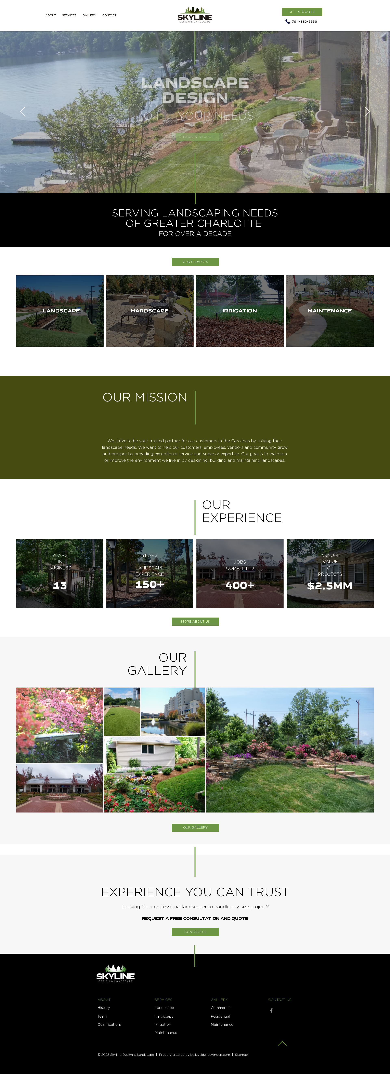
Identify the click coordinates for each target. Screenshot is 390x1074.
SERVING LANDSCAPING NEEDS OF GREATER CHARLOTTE (195, 217)
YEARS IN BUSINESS (60, 561)
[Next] (367, 112)
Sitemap (241, 1054)
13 (60, 586)
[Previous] (22, 112)
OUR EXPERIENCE (242, 511)
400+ (240, 586)
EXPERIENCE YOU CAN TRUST (195, 891)
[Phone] (287, 21)
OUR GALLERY (157, 664)
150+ (149, 585)
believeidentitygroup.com (210, 1054)
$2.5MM (330, 587)
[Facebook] (271, 1010)
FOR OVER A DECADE (195, 233)
